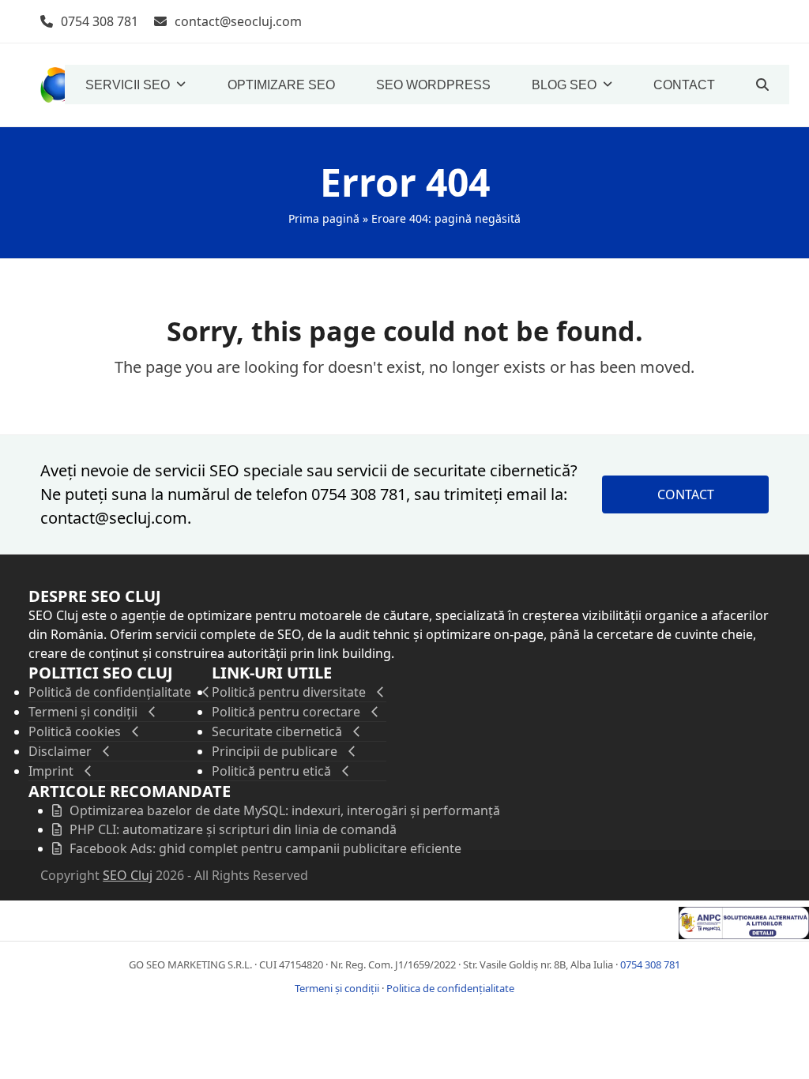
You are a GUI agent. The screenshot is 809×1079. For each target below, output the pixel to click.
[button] (762, 84)
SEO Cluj (127, 875)
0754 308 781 (99, 21)
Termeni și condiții (337, 988)
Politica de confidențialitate (450, 988)
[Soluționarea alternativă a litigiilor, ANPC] (744, 934)
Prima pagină (323, 218)
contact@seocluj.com (238, 21)
